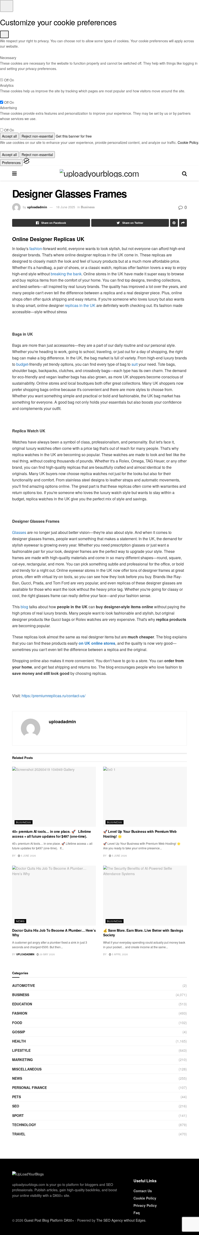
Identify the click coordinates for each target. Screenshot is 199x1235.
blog (24, 606)
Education (22, 1003)
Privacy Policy (145, 1205)
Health (19, 1041)
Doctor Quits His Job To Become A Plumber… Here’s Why (54, 933)
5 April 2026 (119, 954)
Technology (24, 1124)
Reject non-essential (37, 136)
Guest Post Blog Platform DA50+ (49, 1220)
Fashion (19, 1013)
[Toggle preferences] (6, 6)
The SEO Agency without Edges (120, 1220)
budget (22, 364)
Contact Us (142, 1190)
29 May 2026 (47, 954)
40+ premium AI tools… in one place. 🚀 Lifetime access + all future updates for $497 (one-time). (51, 834)
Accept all (9, 136)
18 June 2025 (65, 207)
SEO (15, 1106)
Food (17, 1022)
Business (88, 207)
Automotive (23, 985)
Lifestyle (21, 1050)
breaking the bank (66, 274)
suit (135, 364)
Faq (136, 1212)
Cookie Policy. (188, 142)
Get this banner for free (74, 136)
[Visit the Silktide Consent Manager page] (26, 162)
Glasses (19, 532)
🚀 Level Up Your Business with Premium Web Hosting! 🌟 (140, 834)
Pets (16, 1096)
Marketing (22, 1059)
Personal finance (29, 1087)
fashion (35, 248)
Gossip (18, 1031)
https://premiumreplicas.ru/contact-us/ (53, 695)
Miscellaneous (26, 1069)
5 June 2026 (28, 855)
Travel (18, 1133)
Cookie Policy (144, 1198)
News (20, 921)
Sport (18, 1115)
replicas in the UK (80, 305)
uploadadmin (37, 207)
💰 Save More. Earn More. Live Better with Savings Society (143, 933)
